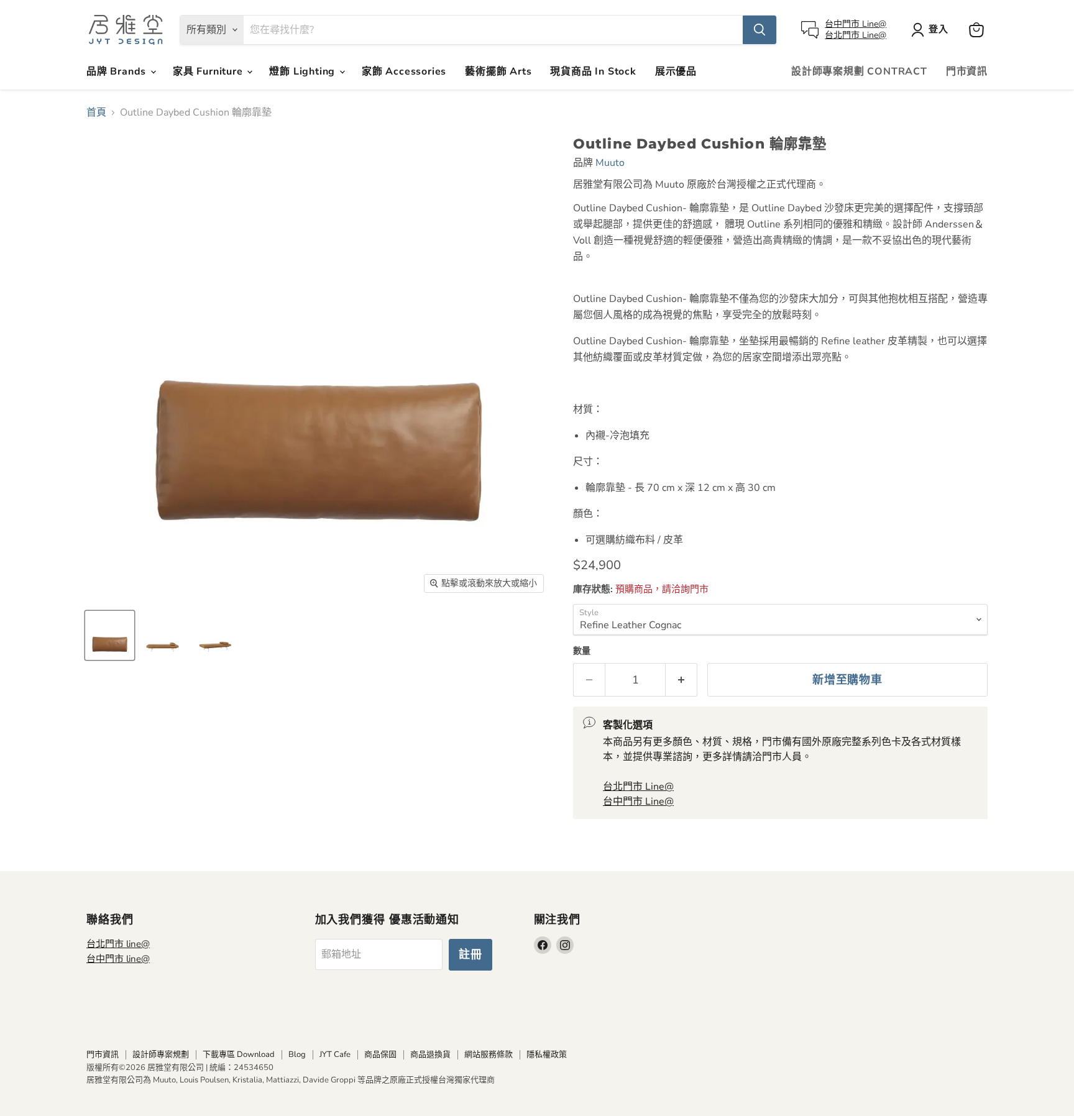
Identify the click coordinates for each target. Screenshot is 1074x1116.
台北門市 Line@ (855, 35)
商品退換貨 (430, 1054)
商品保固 (380, 1054)
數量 (581, 651)
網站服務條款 (488, 1054)
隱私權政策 (546, 1054)
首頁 (96, 112)
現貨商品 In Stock (593, 71)
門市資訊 (967, 71)
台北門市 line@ (118, 944)
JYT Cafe (335, 1054)
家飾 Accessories (404, 71)
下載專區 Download (239, 1054)
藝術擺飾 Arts (498, 71)
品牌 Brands (117, 71)
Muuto (610, 163)
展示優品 (676, 71)
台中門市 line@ (118, 959)
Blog (297, 1054)
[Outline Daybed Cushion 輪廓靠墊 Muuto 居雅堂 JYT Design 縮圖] (109, 635)
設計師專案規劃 (160, 1054)
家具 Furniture (209, 71)
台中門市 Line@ (855, 24)
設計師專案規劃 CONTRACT (859, 71)
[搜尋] (759, 30)
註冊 (470, 954)
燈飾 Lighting (303, 71)
